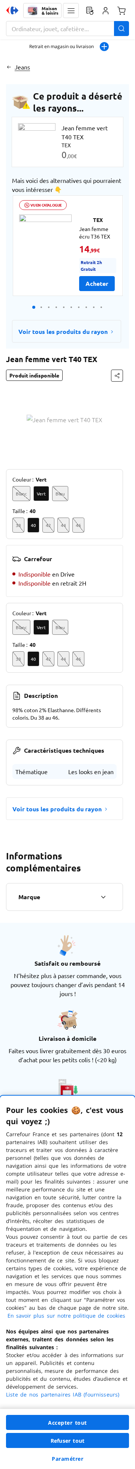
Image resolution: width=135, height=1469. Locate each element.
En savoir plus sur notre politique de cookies (66, 1315)
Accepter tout (67, 1422)
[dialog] (67, 1282)
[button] (71, 10)
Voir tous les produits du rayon (63, 331)
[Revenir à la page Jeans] (9, 67)
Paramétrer (67, 1458)
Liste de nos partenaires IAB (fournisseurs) (62, 1394)
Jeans (22, 67)
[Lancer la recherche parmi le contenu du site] (121, 28)
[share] (117, 376)
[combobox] (67, 28)
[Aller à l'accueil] (12, 10)
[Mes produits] (90, 10)
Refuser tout (67, 1440)
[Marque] (103, 896)
